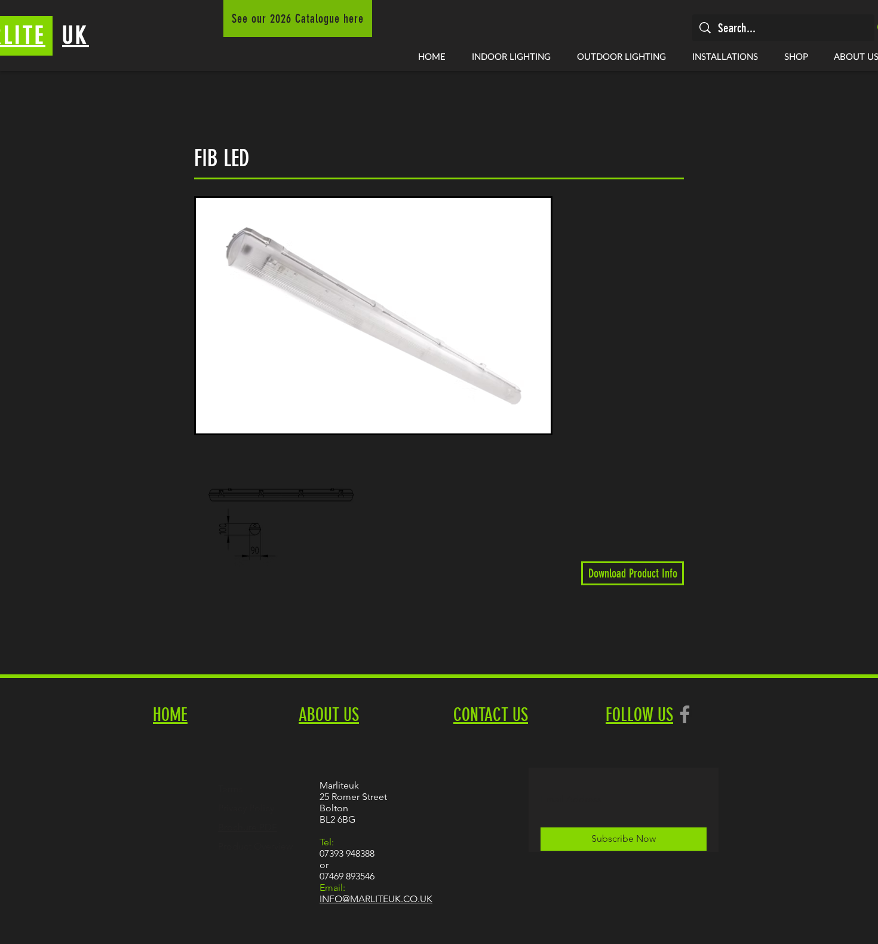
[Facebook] (684, 714)
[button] (511, 56)
